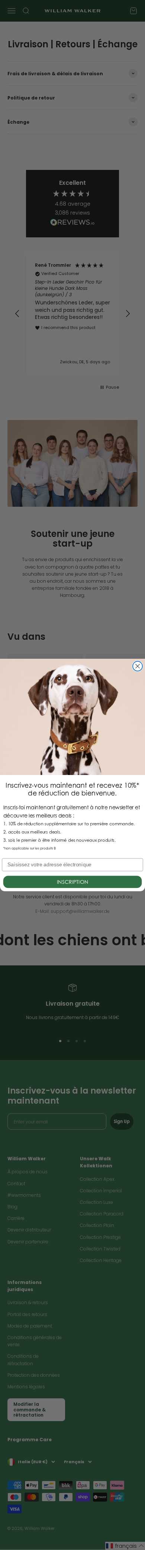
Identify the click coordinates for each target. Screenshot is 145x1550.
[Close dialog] (137, 666)
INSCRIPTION (72, 882)
